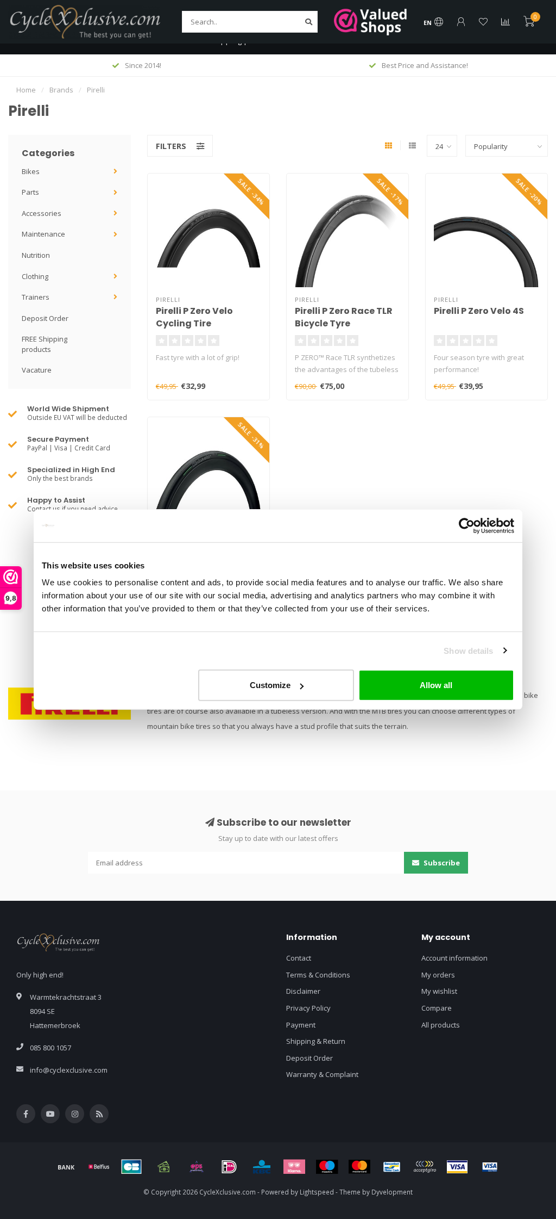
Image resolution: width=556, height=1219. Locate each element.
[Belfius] (98, 1167)
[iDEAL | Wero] (229, 1167)
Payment (300, 1025)
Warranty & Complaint (322, 1074)
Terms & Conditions (318, 975)
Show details (468, 650)
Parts (30, 192)
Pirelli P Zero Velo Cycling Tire (194, 317)
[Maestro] (326, 1167)
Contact (298, 958)
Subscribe (441, 863)
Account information (454, 958)
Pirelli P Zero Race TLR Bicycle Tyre (344, 317)
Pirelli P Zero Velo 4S (479, 311)
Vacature (37, 370)
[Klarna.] (294, 1167)
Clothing (35, 276)
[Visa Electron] (489, 1167)
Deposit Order (45, 318)
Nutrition (36, 255)
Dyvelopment (392, 1191)
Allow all (436, 685)
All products (440, 1025)
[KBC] (261, 1167)
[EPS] (196, 1167)
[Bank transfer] (66, 1167)
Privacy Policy (308, 1008)
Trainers (35, 297)
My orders (438, 975)
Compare (436, 1008)
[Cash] (164, 1167)
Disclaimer (303, 991)
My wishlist (439, 991)
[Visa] (457, 1167)
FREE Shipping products (44, 344)
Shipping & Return (315, 1041)
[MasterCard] (359, 1167)
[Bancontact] (392, 1167)
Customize (270, 685)
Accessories (41, 213)
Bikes (31, 171)
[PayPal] (424, 1167)
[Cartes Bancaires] (131, 1167)
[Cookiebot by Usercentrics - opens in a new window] (466, 525)
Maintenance (43, 234)
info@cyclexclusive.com (69, 1070)
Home (26, 90)
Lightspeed (317, 1191)
